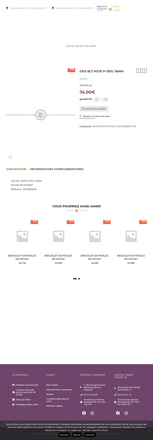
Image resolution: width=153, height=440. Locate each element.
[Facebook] (84, 413)
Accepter (64, 435)
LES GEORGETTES (52, 46)
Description (16, 169)
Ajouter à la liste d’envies (96, 116)
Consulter (90, 435)
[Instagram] (92, 413)
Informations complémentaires (57, 169)
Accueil (10, 46)
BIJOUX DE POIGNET (29, 46)
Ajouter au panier (95, 109)
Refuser (77, 435)
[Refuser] (149, 430)
